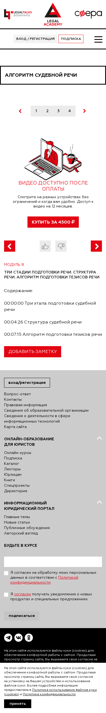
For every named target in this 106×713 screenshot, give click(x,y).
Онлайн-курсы (17, 453)
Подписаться (22, 615)
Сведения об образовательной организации (46, 410)
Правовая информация (25, 405)
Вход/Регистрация (27, 382)
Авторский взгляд (21, 533)
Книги (9, 480)
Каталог (11, 464)
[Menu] (98, 39)
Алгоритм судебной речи (41, 75)
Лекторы (12, 469)
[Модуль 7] (9, 246)
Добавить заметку (32, 352)
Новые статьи (17, 522)
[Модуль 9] (96, 246)
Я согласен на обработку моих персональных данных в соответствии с (53, 577)
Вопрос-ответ (17, 394)
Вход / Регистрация (35, 39)
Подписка (71, 39)
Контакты (13, 400)
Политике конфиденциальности (49, 694)
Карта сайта (15, 427)
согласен (22, 594)
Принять (18, 704)
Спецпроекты (17, 486)
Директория (15, 491)
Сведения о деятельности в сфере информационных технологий (37, 418)
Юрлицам (12, 475)
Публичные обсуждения (27, 528)
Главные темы (17, 517)
